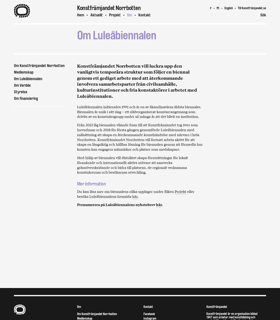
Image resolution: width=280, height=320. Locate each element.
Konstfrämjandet (216, 307)
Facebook (149, 314)
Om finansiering (26, 98)
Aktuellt (96, 15)
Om (129, 15)
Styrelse (20, 92)
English (228, 8)
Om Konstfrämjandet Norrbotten (39, 65)
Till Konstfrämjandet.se (252, 8)
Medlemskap (23, 72)
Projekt (180, 191)
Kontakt (144, 15)
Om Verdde (22, 85)
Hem (80, 15)
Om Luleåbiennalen (28, 78)
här (135, 196)
